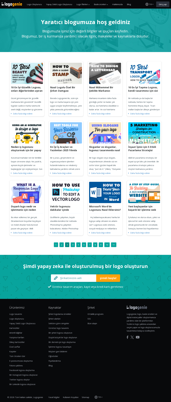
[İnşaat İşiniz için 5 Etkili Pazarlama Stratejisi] (144, 132)
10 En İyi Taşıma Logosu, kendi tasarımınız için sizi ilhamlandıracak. (143, 91)
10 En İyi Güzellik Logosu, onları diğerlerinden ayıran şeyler (26, 91)
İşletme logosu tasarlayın (59, 346)
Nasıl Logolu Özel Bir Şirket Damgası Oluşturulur (62, 91)
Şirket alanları (54, 318)
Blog (129, 4)
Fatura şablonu (16, 365)
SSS (89, 318)
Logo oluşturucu (16, 318)
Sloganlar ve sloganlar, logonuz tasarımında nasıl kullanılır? (104, 150)
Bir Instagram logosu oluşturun (23, 375)
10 (107, 244)
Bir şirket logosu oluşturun (60, 332)
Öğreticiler (53, 356)
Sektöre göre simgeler (58, 323)
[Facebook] (127, 337)
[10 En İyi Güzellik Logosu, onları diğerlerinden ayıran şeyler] (27, 73)
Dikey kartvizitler (17, 342)
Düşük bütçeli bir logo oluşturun (62, 337)
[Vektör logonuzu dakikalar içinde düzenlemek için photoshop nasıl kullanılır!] (66, 192)
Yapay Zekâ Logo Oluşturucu (59, 4)
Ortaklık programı (95, 314)
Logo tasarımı (15, 314)
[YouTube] (137, 337)
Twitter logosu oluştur (19, 379)
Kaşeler (12, 351)
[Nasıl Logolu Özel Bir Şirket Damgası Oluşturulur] (66, 73)
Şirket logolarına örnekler (59, 314)
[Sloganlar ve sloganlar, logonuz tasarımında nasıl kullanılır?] (105, 132)
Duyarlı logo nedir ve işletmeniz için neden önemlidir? (23, 210)
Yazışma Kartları (16, 337)
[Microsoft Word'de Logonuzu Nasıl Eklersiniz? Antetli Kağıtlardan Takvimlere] (105, 192)
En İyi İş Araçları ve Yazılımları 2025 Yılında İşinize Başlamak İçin (63, 150)
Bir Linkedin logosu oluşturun (22, 384)
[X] (132, 337)
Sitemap (85, 397)
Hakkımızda (117, 4)
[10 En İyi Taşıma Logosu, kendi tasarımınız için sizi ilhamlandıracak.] (144, 73)
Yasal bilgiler (54, 397)
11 (114, 244)
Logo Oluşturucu (34, 4)
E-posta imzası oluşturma (21, 360)
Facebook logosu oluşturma (21, 370)
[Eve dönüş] (12, 4)
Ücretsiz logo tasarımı (58, 328)
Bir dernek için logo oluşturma (61, 342)
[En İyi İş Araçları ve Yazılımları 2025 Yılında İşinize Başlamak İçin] (66, 132)
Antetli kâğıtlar (15, 332)
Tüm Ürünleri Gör (17, 356)
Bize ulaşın (92, 323)
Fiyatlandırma (54, 360)
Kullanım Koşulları (71, 397)
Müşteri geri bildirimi (57, 351)
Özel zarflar (14, 346)
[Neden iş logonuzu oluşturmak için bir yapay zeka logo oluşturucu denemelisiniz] (27, 132)
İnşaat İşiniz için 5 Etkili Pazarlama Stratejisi (142, 148)
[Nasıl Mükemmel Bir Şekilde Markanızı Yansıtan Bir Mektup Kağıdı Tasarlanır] (105, 73)
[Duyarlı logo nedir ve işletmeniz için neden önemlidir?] (27, 192)
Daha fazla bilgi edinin (22, 113)
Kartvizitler (14, 328)
